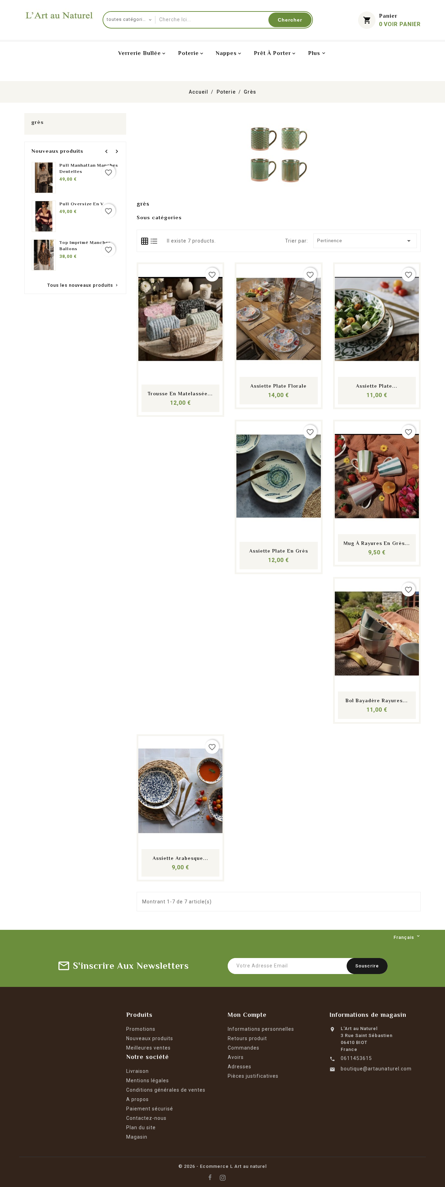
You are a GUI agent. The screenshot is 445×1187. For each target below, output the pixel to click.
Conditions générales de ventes (165, 1090)
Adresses (239, 1066)
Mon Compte (247, 1014)
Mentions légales (147, 1080)
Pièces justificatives (253, 1076)
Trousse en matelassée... (180, 393)
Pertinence (365, 241)
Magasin (136, 1137)
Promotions (140, 1029)
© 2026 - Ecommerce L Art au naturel (222, 1166)
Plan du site (141, 1127)
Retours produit (247, 1038)
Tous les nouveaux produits (83, 286)
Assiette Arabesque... (180, 858)
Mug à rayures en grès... (376, 543)
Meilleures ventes (148, 1048)
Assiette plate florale (278, 386)
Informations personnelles (261, 1029)
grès (37, 122)
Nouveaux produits (149, 1038)
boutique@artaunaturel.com (376, 1068)
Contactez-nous (146, 1118)
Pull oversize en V (81, 203)
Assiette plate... (376, 386)
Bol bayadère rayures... (377, 700)
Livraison (137, 1071)
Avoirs (236, 1057)
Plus (314, 53)
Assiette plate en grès (278, 551)
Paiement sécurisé (149, 1108)
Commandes (243, 1048)
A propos (137, 1099)
